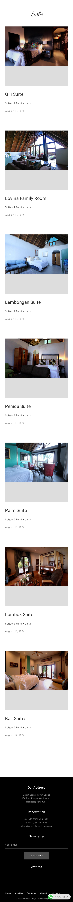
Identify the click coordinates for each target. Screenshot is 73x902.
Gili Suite (14, 94)
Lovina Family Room (25, 198)
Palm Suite (16, 510)
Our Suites (31, 893)
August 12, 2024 (14, 735)
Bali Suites (16, 719)
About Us (44, 893)
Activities (19, 893)
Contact (56, 893)
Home (8, 893)
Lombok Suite (19, 614)
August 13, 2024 (14, 111)
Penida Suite (18, 406)
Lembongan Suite (23, 302)
